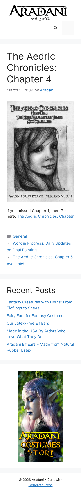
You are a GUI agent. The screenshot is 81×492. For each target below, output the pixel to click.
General (20, 236)
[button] (56, 28)
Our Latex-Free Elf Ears (28, 323)
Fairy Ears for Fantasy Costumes (36, 315)
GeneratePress (41, 485)
